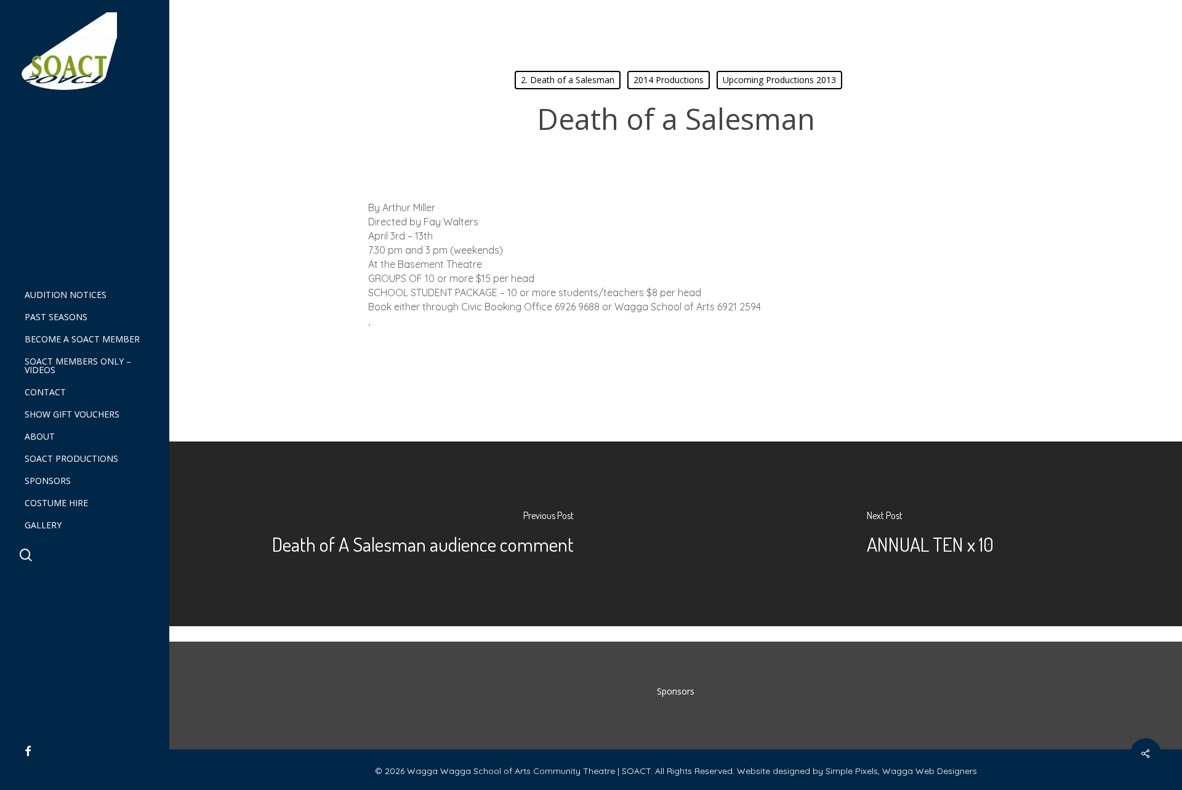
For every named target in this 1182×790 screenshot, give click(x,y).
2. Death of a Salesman (567, 80)
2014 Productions (668, 80)
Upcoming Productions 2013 (779, 80)
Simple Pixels (852, 770)
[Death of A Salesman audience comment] (423, 533)
